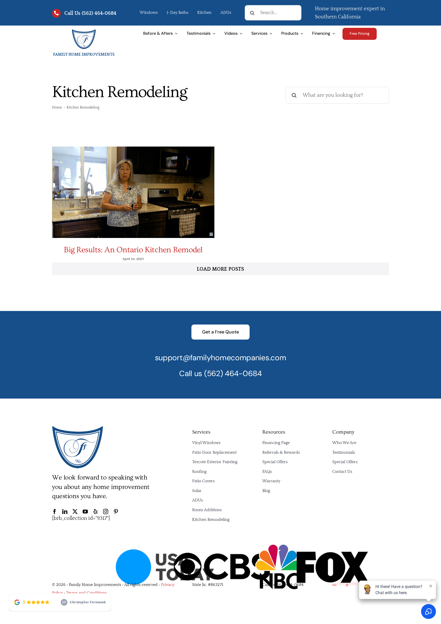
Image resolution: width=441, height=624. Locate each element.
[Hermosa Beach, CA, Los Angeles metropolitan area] (84, 31)
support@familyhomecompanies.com (220, 358)
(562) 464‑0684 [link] (99, 13)
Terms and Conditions (86, 593)
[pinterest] (115, 511)
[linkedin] (64, 511)
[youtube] (85, 511)
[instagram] (105, 511)
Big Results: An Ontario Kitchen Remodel (133, 249)
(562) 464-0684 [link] (289, 584)
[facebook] (54, 511)
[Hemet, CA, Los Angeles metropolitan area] (77, 428)
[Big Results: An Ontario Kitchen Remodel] (133, 192)
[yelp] (95, 511)
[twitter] (75, 511)
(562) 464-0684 (233, 373)
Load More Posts (220, 269)
